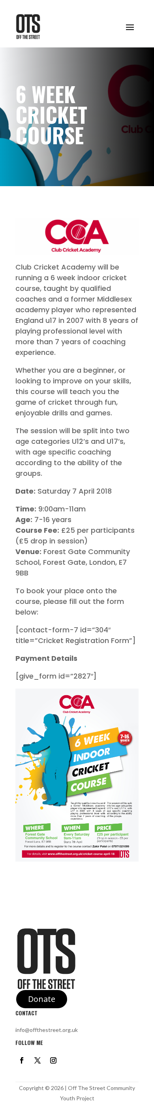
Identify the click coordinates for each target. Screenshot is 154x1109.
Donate (41, 999)
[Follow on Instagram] (53, 1060)
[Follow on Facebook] (21, 1060)
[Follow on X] (37, 1060)
